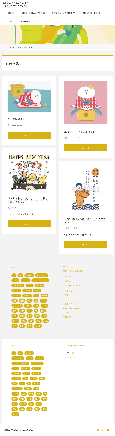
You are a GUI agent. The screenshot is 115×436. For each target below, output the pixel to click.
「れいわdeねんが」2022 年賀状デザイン (84, 220)
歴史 (22, 316)
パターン (39, 285)
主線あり (68, 276)
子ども (43, 300)
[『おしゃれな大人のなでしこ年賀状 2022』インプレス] (29, 172)
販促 (31, 321)
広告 (14, 311)
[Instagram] (98, 430)
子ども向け (17, 305)
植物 (14, 316)
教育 (29, 311)
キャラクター (42, 275)
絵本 (37, 316)
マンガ (37, 290)
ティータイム (18, 285)
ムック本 (16, 295)
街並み (15, 321)
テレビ (29, 285)
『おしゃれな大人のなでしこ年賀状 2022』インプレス (28, 200)
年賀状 (44, 305)
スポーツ (25, 280)
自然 (44, 316)
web (20, 275)
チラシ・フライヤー (40, 280)
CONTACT (67, 317)
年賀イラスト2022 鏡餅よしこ (81, 132)
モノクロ (27, 295)
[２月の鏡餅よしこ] (29, 96)
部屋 (38, 321)
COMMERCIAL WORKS (72, 271)
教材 (22, 311)
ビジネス (16, 290)
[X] (103, 430)
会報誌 (44, 295)
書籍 (42, 311)
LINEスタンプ (70, 304)
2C (14, 275)
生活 (29, 316)
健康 (14, 300)
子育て (27, 305)
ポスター (27, 290)
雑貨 (22, 326)
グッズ (15, 280)
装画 (23, 321)
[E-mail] (108, 430)
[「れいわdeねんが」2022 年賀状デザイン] (85, 188)
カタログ (29, 275)
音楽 (29, 326)
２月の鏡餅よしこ (18, 119)
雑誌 (14, 326)
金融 (46, 321)
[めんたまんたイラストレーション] (15, 4)
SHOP (65, 312)
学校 (36, 305)
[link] (37, 21)
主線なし (68, 280)
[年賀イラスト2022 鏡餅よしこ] (85, 102)
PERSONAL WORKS (71, 285)
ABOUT (66, 266)
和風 (29, 300)
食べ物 (37, 326)
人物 (36, 295)
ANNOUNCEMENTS (71, 308)
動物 (22, 300)
